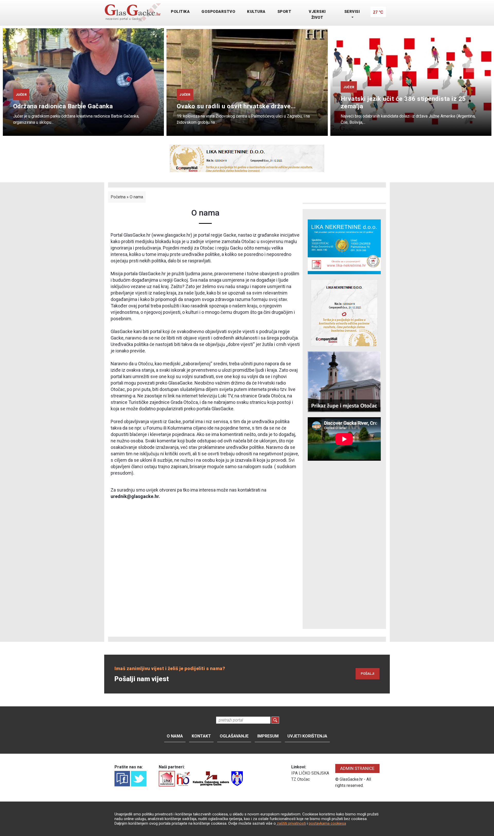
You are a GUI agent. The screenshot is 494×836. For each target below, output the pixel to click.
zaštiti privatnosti (291, 823)
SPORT (284, 11)
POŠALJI (367, 673)
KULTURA (256, 11)
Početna (118, 196)
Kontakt (201, 736)
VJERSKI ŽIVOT (317, 14)
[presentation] (20, 64)
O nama (136, 196)
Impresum (268, 736)
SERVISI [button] (352, 11)
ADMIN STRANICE (357, 768)
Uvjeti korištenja (307, 736)
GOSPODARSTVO (218, 11)
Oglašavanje (234, 736)
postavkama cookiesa (327, 823)
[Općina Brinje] (237, 778)
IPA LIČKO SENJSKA (310, 773)
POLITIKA (180, 11)
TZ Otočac (300, 779)
